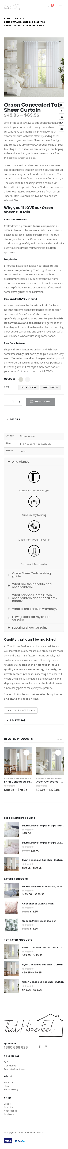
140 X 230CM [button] (28, 387)
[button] (60, 7)
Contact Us (10, 1065)
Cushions (9, 1114)
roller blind (43, 327)
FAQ (6, 1062)
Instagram (46, 1046)
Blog (6, 1086)
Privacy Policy (11, 1089)
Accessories (10, 1110)
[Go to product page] (18, 761)
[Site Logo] (12, 7)
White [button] (27, 379)
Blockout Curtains (44, 779)
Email (61, 128)
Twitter (61, 111)
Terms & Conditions (14, 1069)
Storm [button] (20, 379)
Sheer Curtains (29, 779)
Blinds (7, 1103)
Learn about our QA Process (21, 710)
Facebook (61, 105)
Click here (22, 371)
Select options (26, 752)
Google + (61, 123)
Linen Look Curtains (13, 779)
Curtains (8, 1107)
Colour (9, 379)
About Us (8, 1082)
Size (6, 387)
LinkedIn (61, 117)
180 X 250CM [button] (50, 387)
